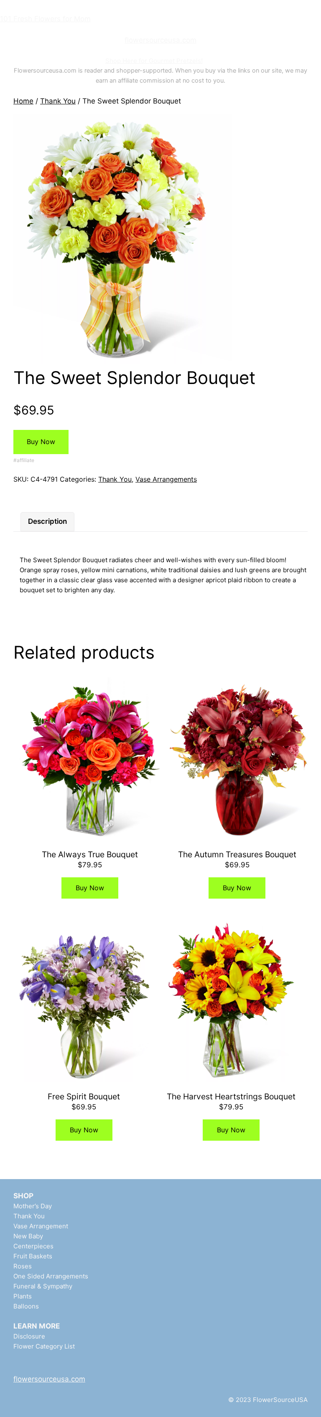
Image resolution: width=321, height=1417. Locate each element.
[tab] (47, 521)
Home (23, 101)
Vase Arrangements (166, 479)
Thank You (58, 101)
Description (47, 521)
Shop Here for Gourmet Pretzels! (154, 61)
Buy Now (41, 441)
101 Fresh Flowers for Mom (45, 19)
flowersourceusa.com (160, 40)
